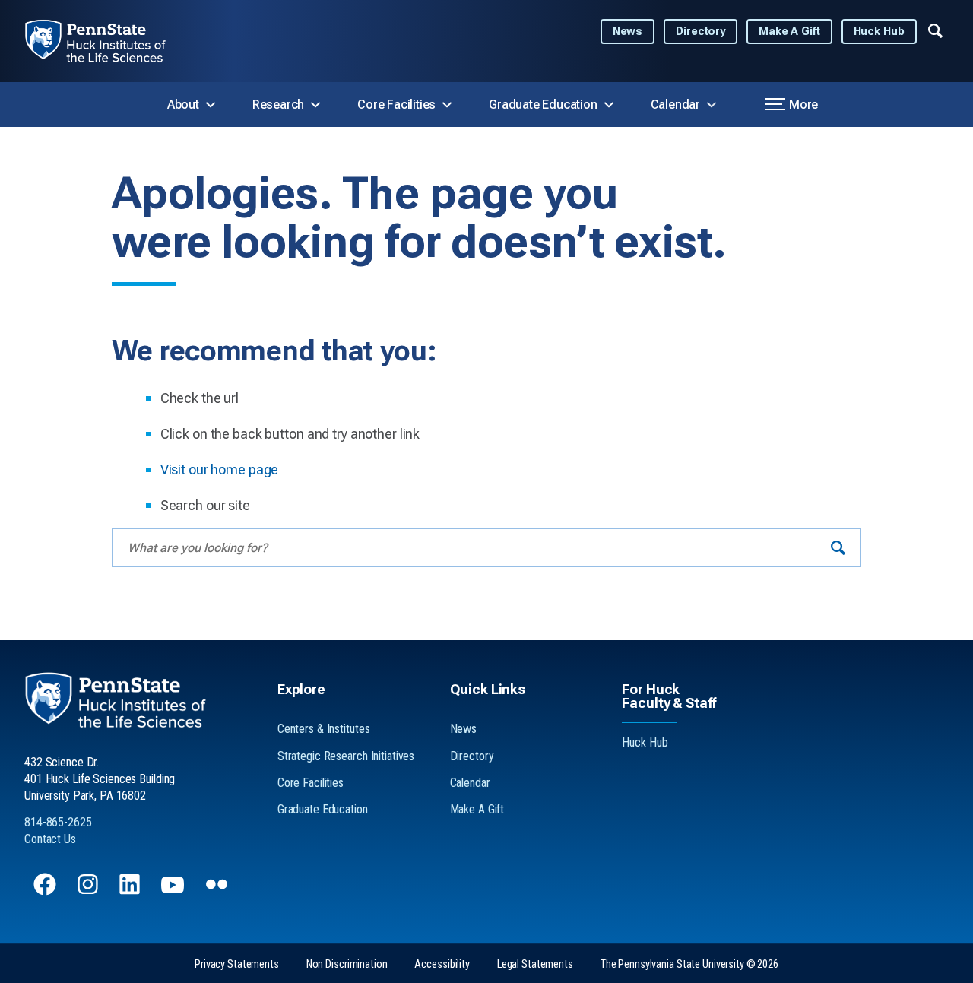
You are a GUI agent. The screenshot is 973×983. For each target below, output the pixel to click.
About (183, 104)
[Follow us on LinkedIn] (131, 891)
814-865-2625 (58, 822)
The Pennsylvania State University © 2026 (689, 964)
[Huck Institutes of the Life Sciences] (107, 41)
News (628, 31)
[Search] (838, 547)
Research (278, 104)
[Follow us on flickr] (218, 891)
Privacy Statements (237, 964)
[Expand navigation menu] (935, 29)
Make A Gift (789, 31)
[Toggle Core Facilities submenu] (447, 105)
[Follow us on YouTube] (174, 891)
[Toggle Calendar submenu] (711, 105)
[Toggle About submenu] (210, 105)
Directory (700, 31)
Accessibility (441, 964)
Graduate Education (543, 104)
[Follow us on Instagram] (89, 891)
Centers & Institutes (323, 728)
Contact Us (50, 839)
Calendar (675, 104)
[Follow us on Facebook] (46, 891)
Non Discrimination (347, 964)
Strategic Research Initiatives (345, 756)
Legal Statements (535, 964)
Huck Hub (879, 31)
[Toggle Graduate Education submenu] (609, 105)
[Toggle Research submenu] (315, 105)
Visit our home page (219, 469)
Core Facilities (396, 104)
